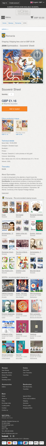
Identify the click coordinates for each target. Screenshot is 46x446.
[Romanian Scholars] (36, 206)
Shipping (25, 401)
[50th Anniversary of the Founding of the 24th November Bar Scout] (36, 285)
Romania (18, 23)
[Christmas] (22, 306)
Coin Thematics (27, 372)
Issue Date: (5, 143)
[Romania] (4, 35)
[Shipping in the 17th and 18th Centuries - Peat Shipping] (36, 346)
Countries (4, 377)
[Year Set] (22, 346)
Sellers (4, 387)
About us (4, 398)
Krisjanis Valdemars (8, 314)
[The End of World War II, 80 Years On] (22, 244)
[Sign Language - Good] (36, 306)
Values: (4, 161)
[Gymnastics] (8, 126)
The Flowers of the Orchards (11, 271)
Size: (3, 159)
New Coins (26, 370)
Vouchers (25, 403)
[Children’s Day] (22, 262)
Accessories (7, 384)
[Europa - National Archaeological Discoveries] (36, 225)
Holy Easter (19, 215)
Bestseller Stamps (7, 372)
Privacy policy (27, 405)
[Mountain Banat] (36, 262)
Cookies (4, 408)
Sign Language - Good (37, 314)
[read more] (5, 193)
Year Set (18, 355)
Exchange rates (6, 403)
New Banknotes (27, 387)
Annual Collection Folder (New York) (13, 355)
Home (4, 23)
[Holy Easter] (22, 206)
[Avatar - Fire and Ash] (22, 285)
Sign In (4, 3)
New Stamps (5, 370)
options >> (5, 29)
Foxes (4, 215)
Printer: (4, 151)
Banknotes (27, 384)
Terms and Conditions (29, 398)
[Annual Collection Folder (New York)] (8, 346)
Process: (4, 153)
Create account (14, 3)
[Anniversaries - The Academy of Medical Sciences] (36, 244)
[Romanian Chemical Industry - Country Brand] (8, 244)
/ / (38, 2)
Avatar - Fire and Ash (22, 293)
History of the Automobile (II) (25, 233)
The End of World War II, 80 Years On (28, 252)
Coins (25, 368)
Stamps (10, 23)
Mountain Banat (35, 271)
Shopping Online (27, 408)
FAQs (3, 401)
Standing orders (6, 379)
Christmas (19, 314)
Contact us (5, 410)
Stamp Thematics (7, 375)
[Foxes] (8, 206)
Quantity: (5, 94)
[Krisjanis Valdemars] (8, 306)
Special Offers (27, 396)
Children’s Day (20, 271)
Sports (4, 169)
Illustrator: (5, 148)
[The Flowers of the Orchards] (8, 262)
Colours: (4, 156)
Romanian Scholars (36, 215)
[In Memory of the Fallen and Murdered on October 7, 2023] (8, 326)
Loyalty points (6, 405)
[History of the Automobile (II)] (22, 225)
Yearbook (19, 334)
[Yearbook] (22, 326)
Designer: (5, 146)
